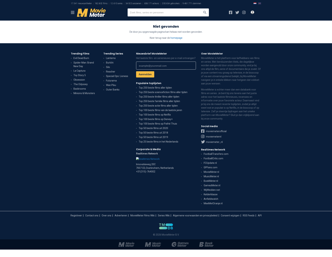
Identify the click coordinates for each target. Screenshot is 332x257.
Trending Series (113, 53)
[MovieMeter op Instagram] (244, 12)
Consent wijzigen (230, 215)
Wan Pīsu (111, 85)
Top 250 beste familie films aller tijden (159, 101)
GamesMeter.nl (212, 185)
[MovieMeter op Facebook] (230, 12)
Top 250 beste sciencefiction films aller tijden (163, 92)
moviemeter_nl (214, 142)
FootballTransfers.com (216, 154)
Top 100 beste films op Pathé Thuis (158, 123)
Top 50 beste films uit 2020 (153, 128)
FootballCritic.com (213, 158)
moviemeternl (213, 136)
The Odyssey (80, 84)
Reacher (110, 71)
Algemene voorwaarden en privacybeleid (195, 215)
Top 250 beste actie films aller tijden (158, 105)
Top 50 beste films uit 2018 (153, 132)
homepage (176, 37)
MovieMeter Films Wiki (142, 215)
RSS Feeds (249, 215)
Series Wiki (164, 215)
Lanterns (111, 58)
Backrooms (79, 88)
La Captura (79, 70)
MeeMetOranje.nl (213, 203)
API (260, 215)
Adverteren (121, 215)
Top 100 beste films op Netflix (155, 114)
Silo (108, 67)
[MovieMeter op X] (237, 12)
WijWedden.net (212, 190)
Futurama (111, 80)
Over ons (106, 215)
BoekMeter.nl (211, 181)
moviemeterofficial (216, 131)
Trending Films (80, 53)
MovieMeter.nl (211, 172)
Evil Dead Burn (81, 58)
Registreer (76, 215)
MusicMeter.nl (211, 176)
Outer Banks (112, 89)
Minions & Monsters (84, 93)
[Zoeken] (205, 12)
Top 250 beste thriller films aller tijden (159, 96)
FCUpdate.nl (210, 163)
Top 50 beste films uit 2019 (153, 137)
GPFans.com (210, 167)
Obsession (79, 79)
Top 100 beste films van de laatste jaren (160, 110)
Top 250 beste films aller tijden (155, 87)
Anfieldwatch (211, 199)
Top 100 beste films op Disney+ (156, 119)
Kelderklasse (211, 194)
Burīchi (109, 62)
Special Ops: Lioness (117, 76)
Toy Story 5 (79, 75)
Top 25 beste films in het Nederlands (158, 141)
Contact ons (91, 215)
